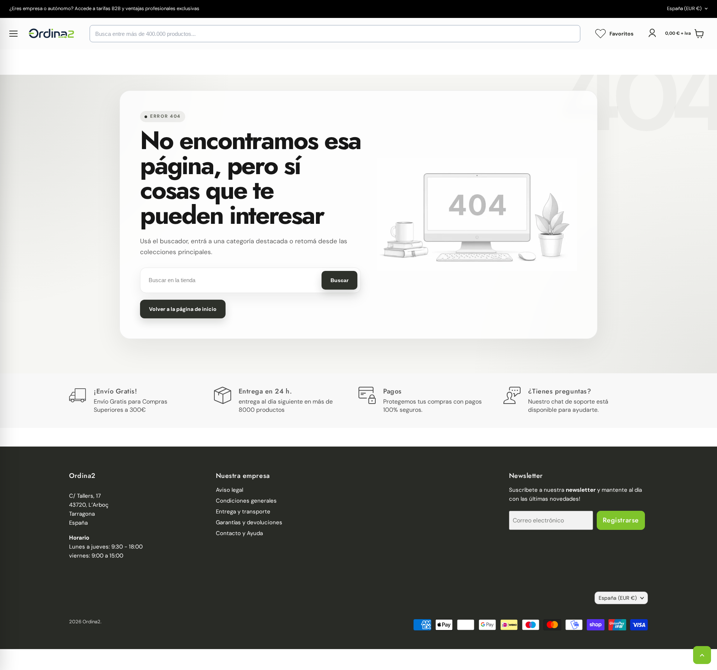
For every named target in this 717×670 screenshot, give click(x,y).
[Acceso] (652, 32)
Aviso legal (229, 490)
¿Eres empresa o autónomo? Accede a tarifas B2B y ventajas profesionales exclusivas (104, 9)
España (684, 8)
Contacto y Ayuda (239, 533)
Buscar (339, 280)
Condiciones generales (246, 500)
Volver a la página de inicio (183, 309)
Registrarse (621, 520)
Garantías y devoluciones (249, 522)
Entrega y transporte (243, 511)
